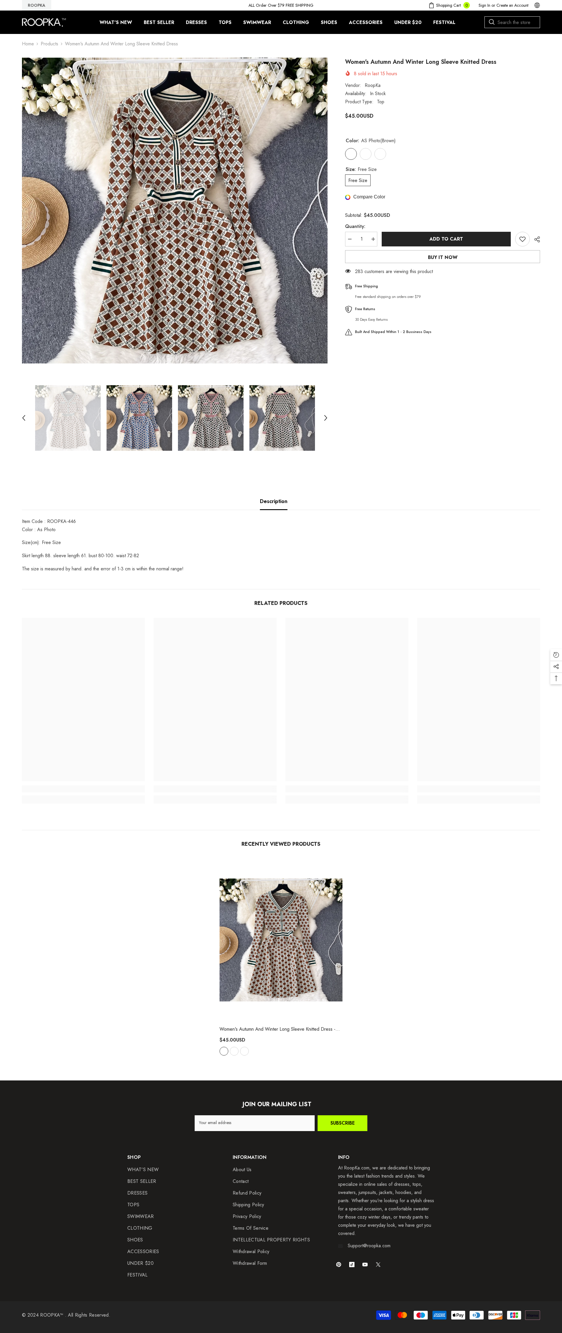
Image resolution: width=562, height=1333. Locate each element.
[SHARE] (535, 239)
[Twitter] (378, 1264)
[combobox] (512, 22)
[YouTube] (365, 1264)
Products (49, 43)
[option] (175, 210)
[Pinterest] (338, 1264)
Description (273, 501)
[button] (23, 418)
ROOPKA (36, 5)
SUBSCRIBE (342, 1123)
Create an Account (512, 5)
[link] (83, 788)
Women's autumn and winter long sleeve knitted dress (277, 1029)
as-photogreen (244, 1051)
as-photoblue (234, 1051)
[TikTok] (351, 1264)
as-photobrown (224, 1051)
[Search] (512, 22)
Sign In (484, 5)
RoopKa (373, 85)
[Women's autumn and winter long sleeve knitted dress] (281, 940)
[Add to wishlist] (522, 239)
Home (28, 43)
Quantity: (355, 226)
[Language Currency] (537, 5)
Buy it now (443, 257)
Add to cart (447, 239)
